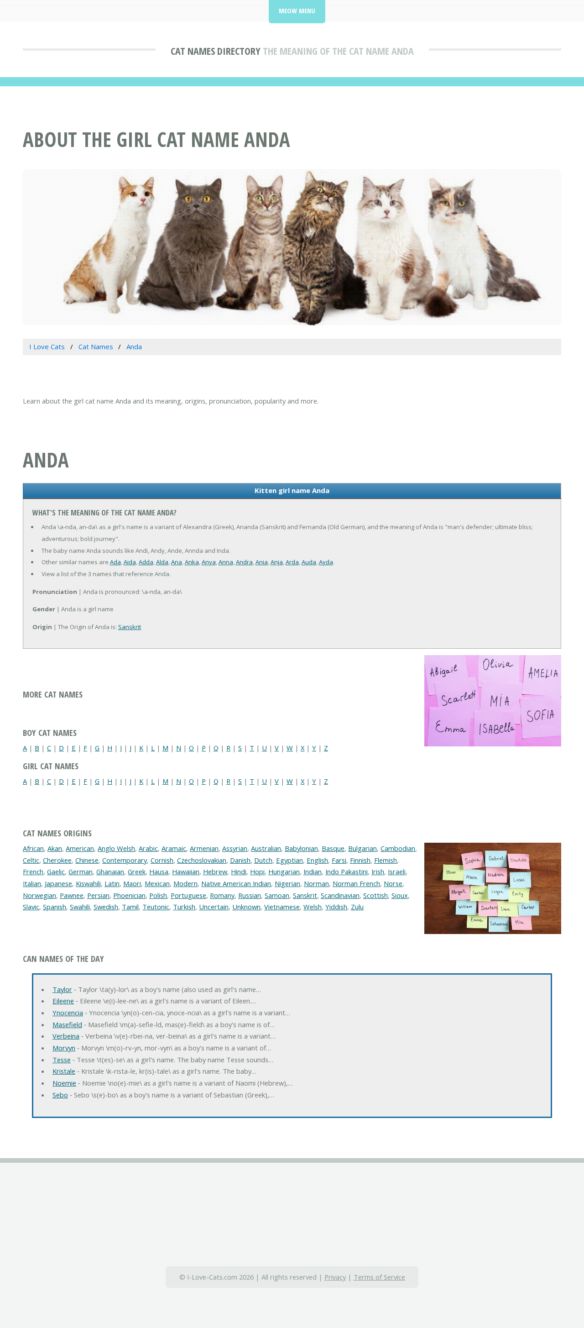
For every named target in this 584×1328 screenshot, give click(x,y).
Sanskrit (129, 627)
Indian (312, 871)
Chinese (87, 860)
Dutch (263, 860)
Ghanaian (110, 871)
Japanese (58, 883)
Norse (393, 883)
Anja (277, 562)
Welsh (312, 906)
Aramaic (174, 848)
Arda (292, 562)
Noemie (64, 1082)
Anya (209, 562)
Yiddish (336, 906)
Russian (249, 895)
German (80, 871)
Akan (54, 848)
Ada (115, 562)
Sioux (399, 895)
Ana (176, 562)
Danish (240, 860)
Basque (333, 848)
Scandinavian (340, 895)
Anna (226, 562)
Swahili (80, 906)
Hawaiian (185, 871)
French (33, 871)
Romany (222, 895)
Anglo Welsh (116, 848)
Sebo (60, 1094)
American (80, 848)
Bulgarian (362, 848)
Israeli (397, 871)
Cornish (162, 860)
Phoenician (129, 895)
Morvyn (63, 1047)
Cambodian (398, 848)
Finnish (360, 860)
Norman (316, 883)
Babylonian (301, 848)
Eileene (63, 1000)
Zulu (357, 906)
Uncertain (214, 906)
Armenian (204, 848)
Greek (137, 871)
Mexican (157, 883)
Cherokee (57, 860)
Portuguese (188, 895)
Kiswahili (88, 883)
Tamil (130, 906)
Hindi (238, 871)
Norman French (356, 883)
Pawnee (71, 895)
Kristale (63, 1071)
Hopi (257, 871)
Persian (98, 895)
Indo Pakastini (346, 871)
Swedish (106, 906)
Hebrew (215, 871)
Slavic (31, 906)
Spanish (54, 906)
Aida (130, 562)
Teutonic (155, 906)
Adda (146, 562)
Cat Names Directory (216, 51)
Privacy (335, 1276)
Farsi (339, 860)
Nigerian (287, 883)
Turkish (184, 906)
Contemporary (124, 860)
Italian (32, 883)
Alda (162, 562)
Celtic (31, 860)
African (33, 848)
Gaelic (56, 871)
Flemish (385, 860)
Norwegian (39, 895)
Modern (185, 883)
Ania (262, 562)
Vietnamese (282, 906)
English (317, 860)
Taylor (62, 989)
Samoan (277, 895)
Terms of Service (379, 1276)
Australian (266, 848)
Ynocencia (67, 1012)
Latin (112, 883)
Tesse (61, 1059)
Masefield (67, 1024)
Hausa (158, 871)
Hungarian (284, 871)
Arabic (148, 848)
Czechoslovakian (201, 860)
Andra (244, 562)
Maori (132, 883)
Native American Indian (236, 883)
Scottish (375, 895)
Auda (309, 562)
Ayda (326, 562)
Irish (377, 871)
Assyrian (234, 848)
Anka (192, 562)
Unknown (246, 906)
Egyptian (289, 860)
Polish (158, 895)
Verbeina (65, 1035)
